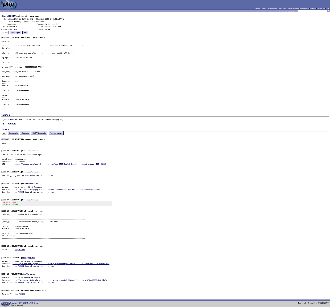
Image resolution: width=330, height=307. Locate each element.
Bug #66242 (20, 250)
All (4, 133)
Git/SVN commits (39, 133)
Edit (25, 32)
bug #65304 (19, 192)
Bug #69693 (20, 294)
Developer (15, 32)
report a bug (282, 8)
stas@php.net (28, 258)
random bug (321, 8)
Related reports (56, 133)
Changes (25, 133)
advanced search (293, 8)
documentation (272, 8)
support (264, 8)
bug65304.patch (7, 119)
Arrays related (51, 24)
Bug (4, 16)
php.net (257, 8)
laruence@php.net (30, 151)
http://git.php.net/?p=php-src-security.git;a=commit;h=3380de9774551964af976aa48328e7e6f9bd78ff (61, 264)
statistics (313, 8)
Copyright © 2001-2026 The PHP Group (24, 303)
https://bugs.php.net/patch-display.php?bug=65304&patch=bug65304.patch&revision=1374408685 (60, 164)
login (328, 8)
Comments (13, 133)
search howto (304, 8)
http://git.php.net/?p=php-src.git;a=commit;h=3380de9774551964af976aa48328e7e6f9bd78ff (56, 190)
